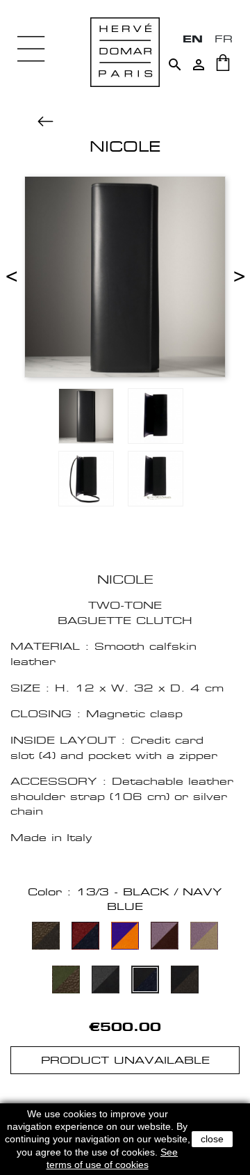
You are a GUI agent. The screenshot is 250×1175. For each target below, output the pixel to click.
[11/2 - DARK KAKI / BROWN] (66, 981)
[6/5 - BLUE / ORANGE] (125, 937)
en (193, 38)
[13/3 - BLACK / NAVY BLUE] (145, 981)
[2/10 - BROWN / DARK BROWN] (45, 937)
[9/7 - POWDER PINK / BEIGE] (204, 937)
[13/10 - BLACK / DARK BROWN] (184, 981)
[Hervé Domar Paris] (125, 51)
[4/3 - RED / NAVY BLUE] (85, 937)
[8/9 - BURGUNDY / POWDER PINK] (164, 937)
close (212, 1138)
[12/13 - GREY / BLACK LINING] (105, 981)
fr (224, 38)
